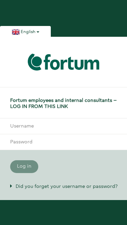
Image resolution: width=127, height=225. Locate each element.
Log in (24, 166)
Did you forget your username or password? (67, 186)
